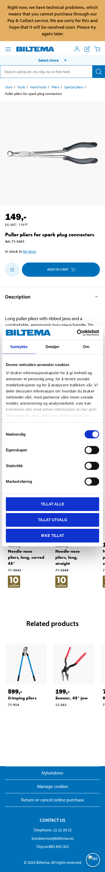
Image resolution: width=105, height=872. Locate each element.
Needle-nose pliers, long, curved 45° (26, 557)
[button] (52, 60)
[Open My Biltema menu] (77, 49)
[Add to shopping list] (12, 269)
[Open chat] (93, 860)
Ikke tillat (52, 535)
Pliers (55, 87)
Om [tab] (86, 346)
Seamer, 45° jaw (71, 698)
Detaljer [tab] (53, 346)
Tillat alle (52, 504)
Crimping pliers (22, 698)
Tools (21, 87)
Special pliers (74, 87)
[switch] (92, 450)
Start (8, 87)
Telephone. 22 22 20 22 (52, 829)
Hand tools (38, 87)
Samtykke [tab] (19, 346)
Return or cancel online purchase (52, 800)
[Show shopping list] (87, 49)
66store (29, 251)
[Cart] (97, 49)
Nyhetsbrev (52, 773)
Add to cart (57, 269)
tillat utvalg (52, 520)
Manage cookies (52, 786)
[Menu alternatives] (8, 49)
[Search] (98, 71)
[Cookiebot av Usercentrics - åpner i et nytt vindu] (77, 332)
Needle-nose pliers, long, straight (67, 557)
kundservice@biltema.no (53, 838)
